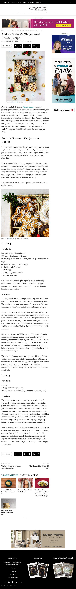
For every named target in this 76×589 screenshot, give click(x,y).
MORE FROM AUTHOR (29, 475)
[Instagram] (8, 582)
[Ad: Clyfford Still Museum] (38, 23)
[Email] (38, 46)
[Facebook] (16, 46)
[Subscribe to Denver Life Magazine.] (38, 570)
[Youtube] (20, 582)
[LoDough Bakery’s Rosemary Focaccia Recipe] (8, 503)
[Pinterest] (25, 46)
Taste (8, 30)
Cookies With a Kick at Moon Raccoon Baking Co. (7, 492)
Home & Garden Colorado (63, 558)
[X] (20, 46)
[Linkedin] (34, 46)
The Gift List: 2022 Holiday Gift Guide (39, 467)
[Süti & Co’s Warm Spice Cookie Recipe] (25, 483)
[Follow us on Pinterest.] (63, 110)
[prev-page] (23, 518)
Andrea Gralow (14, 102)
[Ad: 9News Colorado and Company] (63, 44)
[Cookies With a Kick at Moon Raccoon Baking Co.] (8, 483)
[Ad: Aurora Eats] (63, 80)
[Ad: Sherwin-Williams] (38, 539)
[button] (70, 2)
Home (3, 30)
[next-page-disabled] (26, 518)
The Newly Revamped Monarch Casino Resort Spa (11, 467)
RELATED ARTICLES (9, 475)
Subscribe (38, 558)
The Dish (14, 30)
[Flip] (29, 46)
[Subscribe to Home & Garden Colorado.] (63, 570)
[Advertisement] (63, 126)
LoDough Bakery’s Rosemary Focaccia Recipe (7, 512)
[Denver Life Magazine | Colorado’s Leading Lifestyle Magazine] (38, 8)
